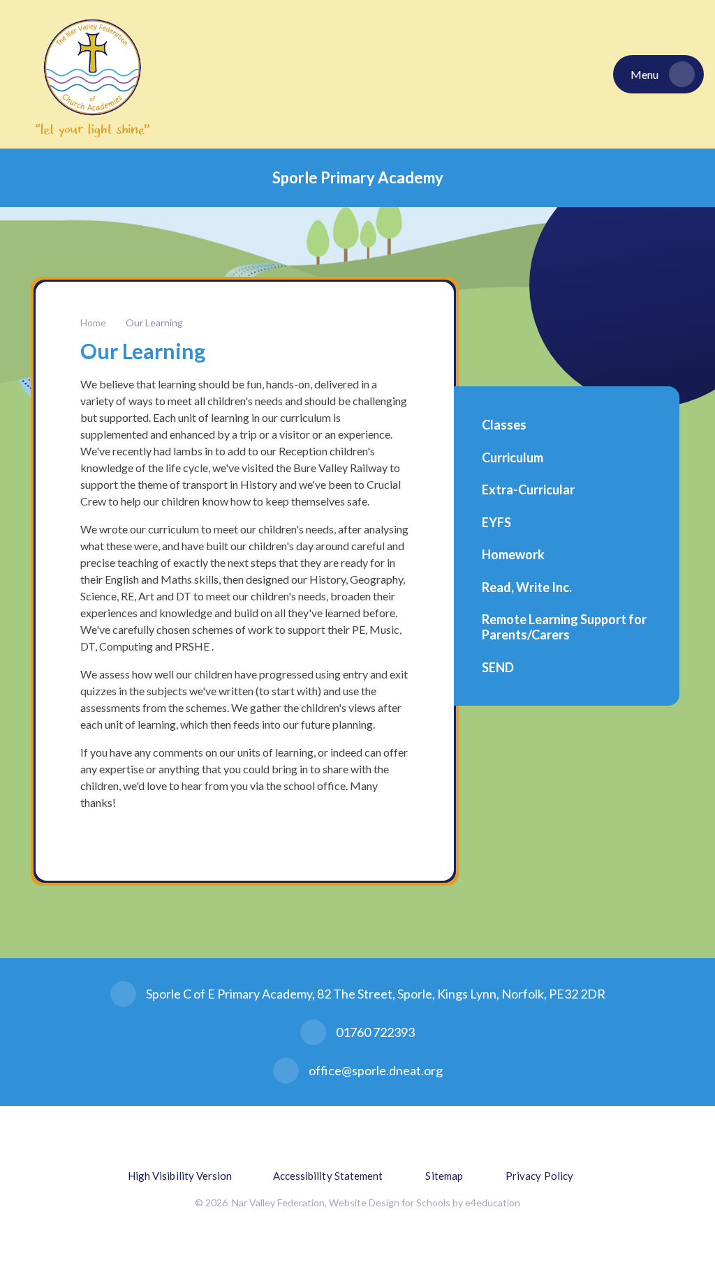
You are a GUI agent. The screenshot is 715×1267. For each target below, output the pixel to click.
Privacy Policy (539, 1175)
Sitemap (444, 1175)
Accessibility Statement (328, 1175)
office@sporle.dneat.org (376, 1070)
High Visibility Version (180, 1175)
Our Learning (154, 322)
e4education (492, 1202)
